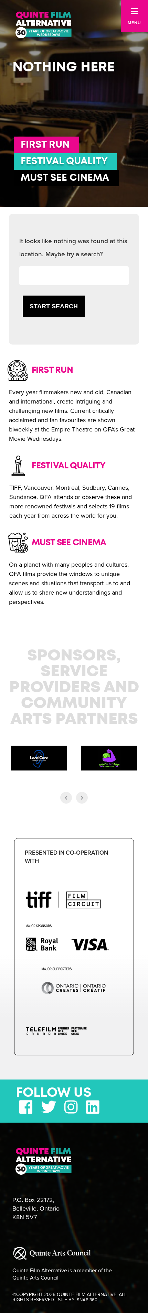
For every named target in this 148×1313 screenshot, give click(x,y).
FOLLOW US (54, 1093)
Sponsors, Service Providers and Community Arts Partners (74, 687)
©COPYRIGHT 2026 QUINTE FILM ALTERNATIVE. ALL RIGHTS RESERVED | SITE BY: (69, 1297)
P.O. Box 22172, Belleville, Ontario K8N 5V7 (36, 1208)
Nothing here (63, 67)
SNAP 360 (87, 1299)
